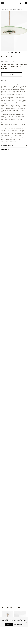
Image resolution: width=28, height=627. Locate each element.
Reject (15, 624)
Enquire (11, 74)
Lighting (6, 9)
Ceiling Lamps (13, 9)
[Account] (18, 3)
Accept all (9, 624)
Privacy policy (20, 624)
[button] (8, 52)
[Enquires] (20, 3)
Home (2, 9)
